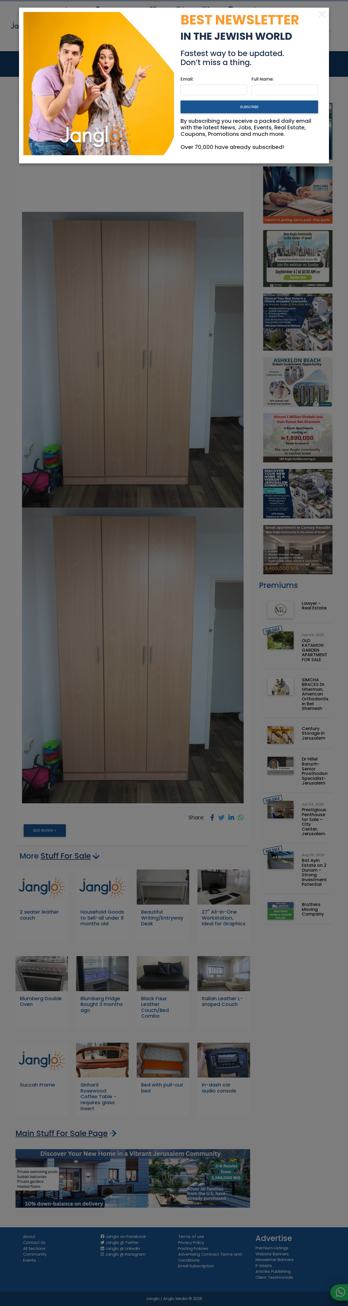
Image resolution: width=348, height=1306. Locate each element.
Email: (187, 79)
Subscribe (249, 106)
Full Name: (262, 79)
